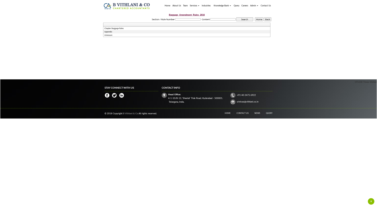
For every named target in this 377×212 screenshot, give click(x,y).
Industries (206, 6)
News (257, 113)
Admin (253, 6)
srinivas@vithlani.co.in (247, 102)
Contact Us (266, 6)
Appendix (108, 32)
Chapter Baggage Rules (114, 28)
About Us (176, 6)
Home (167, 6)
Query (236, 6)
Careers (244, 6)
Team (185, 6)
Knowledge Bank (221, 6)
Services (194, 6)
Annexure (108, 35)
